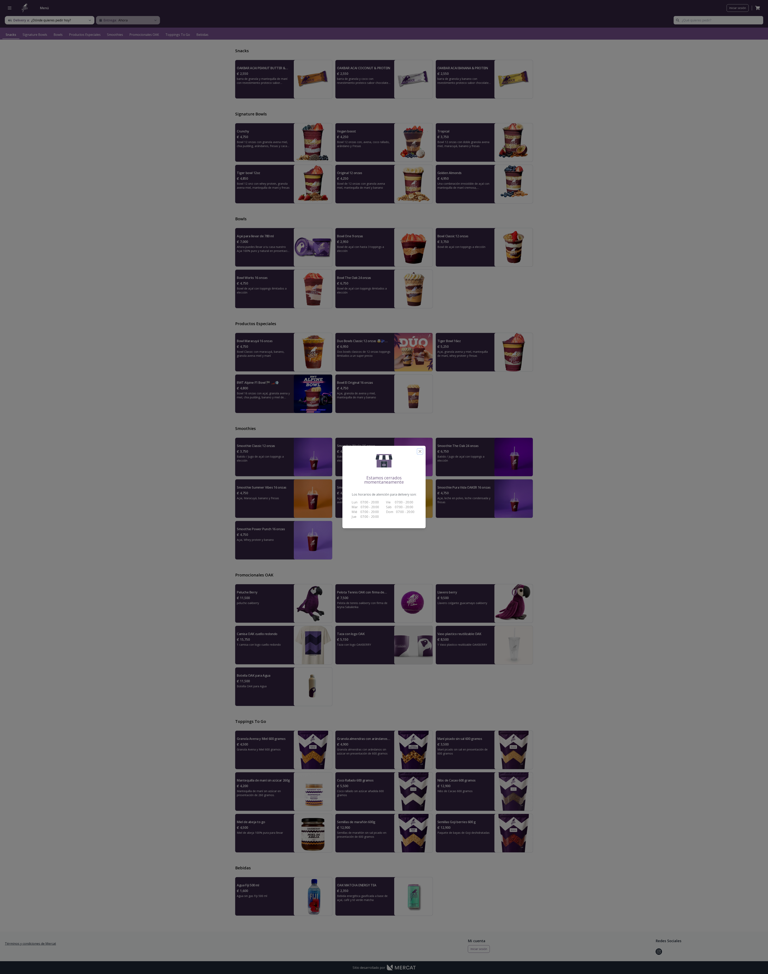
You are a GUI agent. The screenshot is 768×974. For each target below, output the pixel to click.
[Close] (420, 451)
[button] (384, 461)
